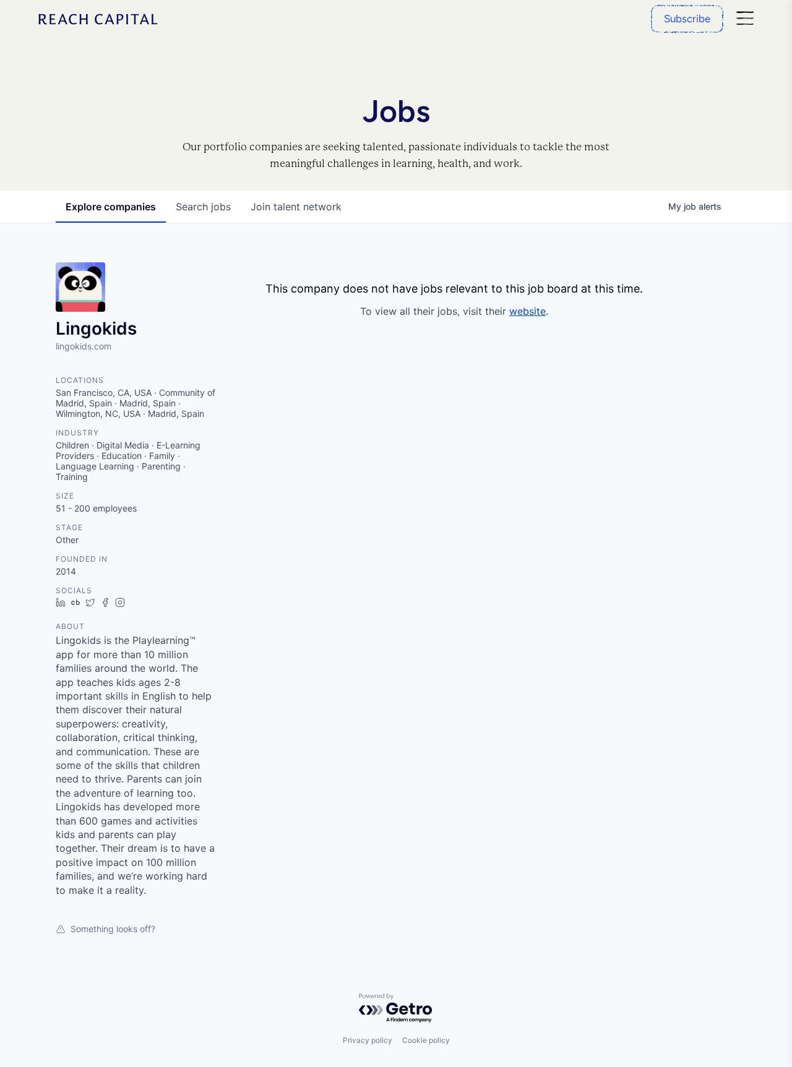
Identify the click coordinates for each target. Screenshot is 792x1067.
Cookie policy (426, 1040)
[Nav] (745, 19)
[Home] (98, 19)
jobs (203, 206)
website (527, 311)
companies (111, 206)
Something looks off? (113, 928)
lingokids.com (83, 346)
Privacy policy (367, 1040)
